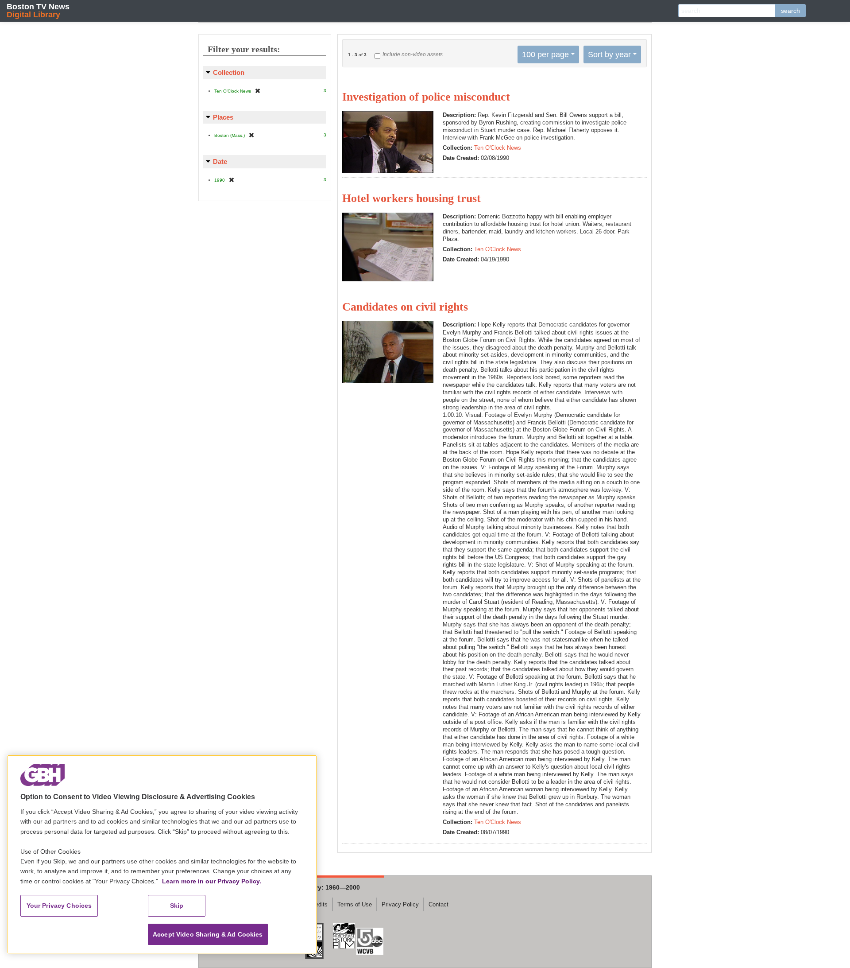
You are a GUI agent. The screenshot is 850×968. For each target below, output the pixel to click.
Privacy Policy (400, 904)
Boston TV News (38, 10)
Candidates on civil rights (405, 306)
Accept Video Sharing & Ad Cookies (208, 934)
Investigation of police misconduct (426, 96)
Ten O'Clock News (497, 147)
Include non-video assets (412, 54)
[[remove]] (257, 90)
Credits (318, 904)
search (790, 10)
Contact (438, 904)
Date (220, 161)
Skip (177, 905)
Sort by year (609, 54)
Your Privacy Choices (59, 905)
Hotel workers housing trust (411, 198)
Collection (228, 72)
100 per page (545, 54)
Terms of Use (354, 904)
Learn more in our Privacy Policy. (211, 881)
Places (223, 117)
